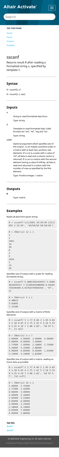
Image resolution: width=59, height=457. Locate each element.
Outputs (10, 41)
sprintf (10, 430)
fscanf (9, 426)
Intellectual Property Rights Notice (21, 443)
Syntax (9, 33)
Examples (11, 45)
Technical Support (45, 443)
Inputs (9, 37)
